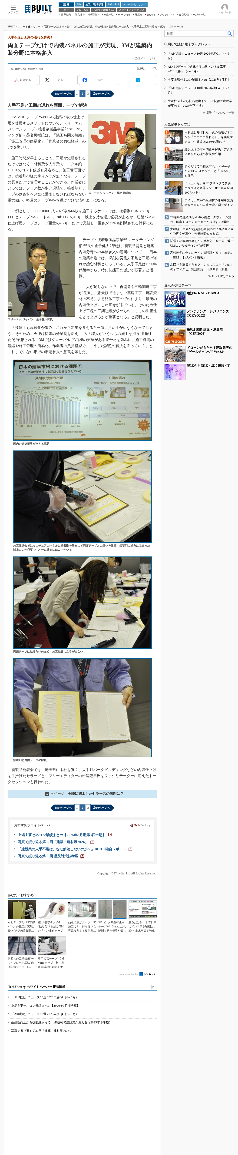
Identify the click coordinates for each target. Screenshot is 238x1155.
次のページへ (101, 93)
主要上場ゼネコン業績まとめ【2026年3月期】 (199, 79)
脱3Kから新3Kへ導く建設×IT (208, 365)
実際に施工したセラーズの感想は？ (85, 793)
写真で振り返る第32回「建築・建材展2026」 (41, 1031)
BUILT (11, 26)
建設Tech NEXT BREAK (204, 293)
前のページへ (63, 93)
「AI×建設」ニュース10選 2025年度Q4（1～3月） (45, 1014)
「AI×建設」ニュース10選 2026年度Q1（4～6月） (45, 997)
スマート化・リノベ (29, 26)
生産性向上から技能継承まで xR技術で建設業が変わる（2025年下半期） (61, 1022)
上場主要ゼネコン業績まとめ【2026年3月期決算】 (45, 1005)
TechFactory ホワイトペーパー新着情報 (37, 987)
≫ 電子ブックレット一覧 (218, 112)
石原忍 (140, 68)
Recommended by (129, 974)
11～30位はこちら (223, 276)
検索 (230, 33)
